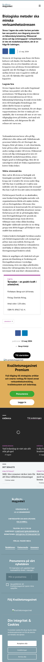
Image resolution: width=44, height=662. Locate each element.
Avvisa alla (22, 657)
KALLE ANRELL (22, 522)
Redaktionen (10, 547)
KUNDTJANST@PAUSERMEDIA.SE (27, 531)
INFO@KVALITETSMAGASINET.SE (28, 534)
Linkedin (22, 604)
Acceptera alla (22, 643)
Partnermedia (22, 547)
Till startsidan (22, 355)
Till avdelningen (34, 418)
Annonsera (34, 547)
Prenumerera (22, 393)
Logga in (22, 402)
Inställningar (22, 650)
